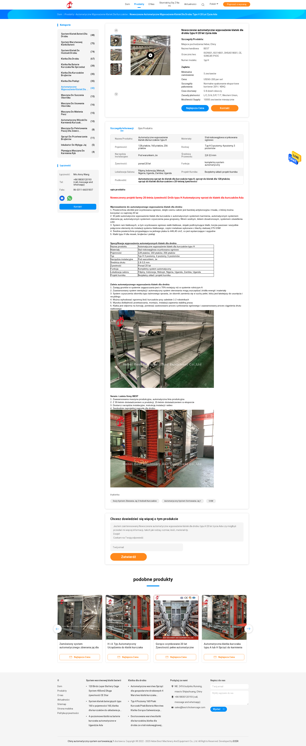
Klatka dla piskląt (78, 81)
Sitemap (61, 704)
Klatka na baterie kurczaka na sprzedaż (78, 65)
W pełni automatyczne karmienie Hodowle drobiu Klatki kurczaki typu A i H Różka (175, 647)
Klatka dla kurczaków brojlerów (78, 74)
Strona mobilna (65, 708)
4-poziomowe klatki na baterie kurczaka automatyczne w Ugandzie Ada (104, 721)
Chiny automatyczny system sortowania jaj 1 (91, 741)
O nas (60, 695)
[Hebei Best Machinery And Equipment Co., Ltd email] (62, 198)
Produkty (62, 690)
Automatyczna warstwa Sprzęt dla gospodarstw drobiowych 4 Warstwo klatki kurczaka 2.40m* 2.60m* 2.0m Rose (147, 691)
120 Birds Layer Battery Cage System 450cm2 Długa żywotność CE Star (104, 691)
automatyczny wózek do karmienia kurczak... (78, 121)
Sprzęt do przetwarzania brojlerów (78, 137)
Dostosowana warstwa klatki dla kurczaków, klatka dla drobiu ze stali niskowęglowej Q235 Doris (146, 721)
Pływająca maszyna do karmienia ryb (78, 151)
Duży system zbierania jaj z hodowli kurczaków (135, 501)
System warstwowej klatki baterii (78, 43)
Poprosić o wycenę (236, 4)
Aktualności (63, 699)
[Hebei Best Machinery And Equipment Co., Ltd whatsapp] (69, 198)
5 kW (211, 501)
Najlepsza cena (195, 108)
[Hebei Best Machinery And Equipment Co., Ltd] (70, 5)
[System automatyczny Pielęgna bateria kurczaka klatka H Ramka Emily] (80, 617)
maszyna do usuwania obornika (78, 104)
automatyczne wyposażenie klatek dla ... (78, 88)
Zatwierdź (128, 557)
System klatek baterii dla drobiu (78, 35)
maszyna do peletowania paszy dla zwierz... (78, 129)
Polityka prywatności (68, 713)
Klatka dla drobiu (78, 58)
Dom (59, 686)
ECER (235, 741)
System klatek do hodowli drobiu (78, 51)
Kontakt (78, 206)
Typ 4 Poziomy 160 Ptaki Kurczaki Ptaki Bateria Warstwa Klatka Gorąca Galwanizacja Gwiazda (147, 706)
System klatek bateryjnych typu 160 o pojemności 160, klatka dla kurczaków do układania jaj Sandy (105, 706)
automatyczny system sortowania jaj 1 (182, 501)
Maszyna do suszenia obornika (78, 96)
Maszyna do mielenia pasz (78, 113)
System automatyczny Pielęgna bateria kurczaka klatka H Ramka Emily (78, 647)
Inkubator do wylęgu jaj (78, 145)
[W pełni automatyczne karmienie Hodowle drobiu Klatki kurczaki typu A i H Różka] (176, 617)
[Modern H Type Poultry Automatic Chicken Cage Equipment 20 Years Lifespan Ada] (150, 55)
